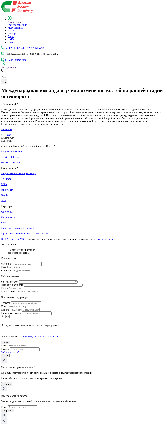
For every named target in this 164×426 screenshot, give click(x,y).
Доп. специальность (12, 285)
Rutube (5, 195)
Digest (11, 36)
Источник (6, 129)
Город (4, 288)
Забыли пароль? (10, 352)
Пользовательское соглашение (17, 228)
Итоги (11, 30)
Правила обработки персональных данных (24, 233)
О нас (11, 42)
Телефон (6, 303)
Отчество (6, 270)
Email (4, 306)
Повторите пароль (11, 313)
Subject (5, 316)
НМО (11, 39)
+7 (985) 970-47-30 (11, 162)
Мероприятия (15, 27)
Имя (3, 267)
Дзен (4, 200)
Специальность (9, 281)
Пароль (5, 309)
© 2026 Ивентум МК (12, 239)
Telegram (6, 179)
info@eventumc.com (11, 151)
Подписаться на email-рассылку (18, 173)
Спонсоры (7, 211)
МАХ (4, 184)
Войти (5, 355)
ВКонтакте (7, 189)
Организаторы (9, 217)
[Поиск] (4, 81)
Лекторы (12, 33)
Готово (6, 342)
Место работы (9, 291)
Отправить (8, 410)
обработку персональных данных (40, 336)
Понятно (7, 384)
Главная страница (17, 24)
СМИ (4, 222)
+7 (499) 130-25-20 (11, 157)
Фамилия (6, 263)
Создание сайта (104, 239)
